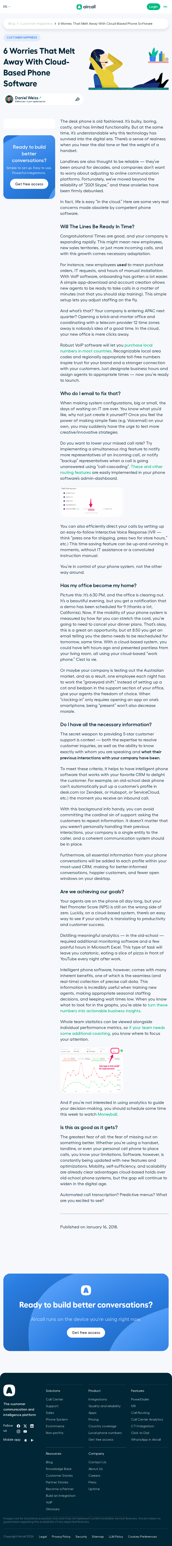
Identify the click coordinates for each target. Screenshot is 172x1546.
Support (52, 1406)
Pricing (94, 1419)
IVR (133, 1406)
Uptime (94, 1489)
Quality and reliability (105, 1406)
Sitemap (98, 1536)
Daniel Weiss (26, 98)
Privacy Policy (61, 1536)
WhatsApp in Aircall (146, 1439)
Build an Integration (61, 1495)
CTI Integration (142, 1426)
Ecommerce (55, 1426)
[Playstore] (32, 1440)
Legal (43, 1536)
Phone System (57, 1419)
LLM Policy (116, 1536)
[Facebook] (18, 1426)
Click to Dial (140, 1433)
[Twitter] (25, 1426)
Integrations (98, 1399)
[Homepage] (86, 7)
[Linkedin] (32, 1426)
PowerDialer (140, 1399)
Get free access (29, 184)
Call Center (54, 1399)
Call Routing (140, 1412)
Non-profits (55, 1433)
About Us (96, 1469)
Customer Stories (59, 1475)
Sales (50, 1412)
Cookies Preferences (142, 1536)
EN (5, 6)
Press (92, 1482)
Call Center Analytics (147, 1419)
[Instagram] (18, 1431)
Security (81, 1536)
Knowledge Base (59, 1469)
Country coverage (102, 1426)
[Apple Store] (25, 1440)
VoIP (49, 1502)
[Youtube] (25, 1431)
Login (153, 6)
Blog (11, 23)
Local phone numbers (105, 1433)
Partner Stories (57, 1482)
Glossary (53, 1509)
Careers (94, 1475)
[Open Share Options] (77, 99)
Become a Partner (60, 1489)
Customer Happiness (36, 23)
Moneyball (107, 1114)
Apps (92, 1412)
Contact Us (97, 1462)
